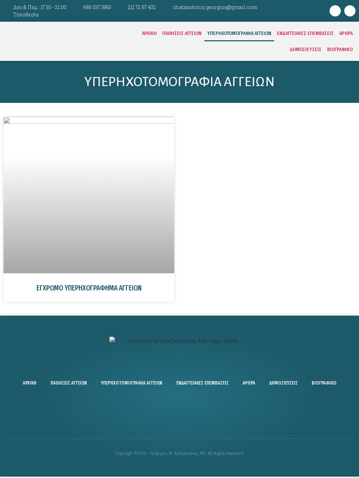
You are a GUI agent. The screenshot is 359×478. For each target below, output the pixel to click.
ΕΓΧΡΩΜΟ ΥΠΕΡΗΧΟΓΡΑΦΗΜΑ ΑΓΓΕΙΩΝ (89, 288)
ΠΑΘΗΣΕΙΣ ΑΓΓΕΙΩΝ (182, 33)
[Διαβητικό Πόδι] (201, 412)
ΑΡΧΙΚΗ (149, 33)
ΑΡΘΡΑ (346, 33)
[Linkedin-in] (349, 10)
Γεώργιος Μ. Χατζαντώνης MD (63, 41)
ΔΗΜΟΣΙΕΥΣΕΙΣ (305, 49)
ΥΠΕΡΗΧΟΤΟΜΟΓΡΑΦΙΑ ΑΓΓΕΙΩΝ (239, 33)
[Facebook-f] (335, 10)
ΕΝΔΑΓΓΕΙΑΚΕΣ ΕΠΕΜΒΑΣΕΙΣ (305, 33)
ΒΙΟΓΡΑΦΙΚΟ (340, 49)
